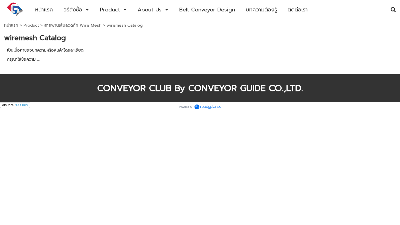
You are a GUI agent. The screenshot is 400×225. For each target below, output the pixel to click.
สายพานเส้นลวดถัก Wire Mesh (72, 25)
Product (31, 25)
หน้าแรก (11, 25)
